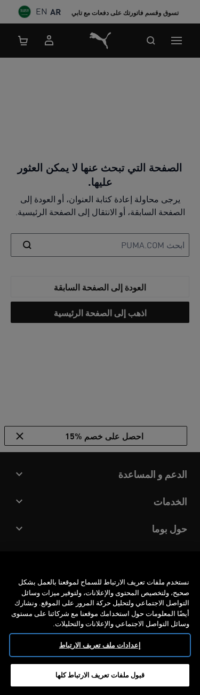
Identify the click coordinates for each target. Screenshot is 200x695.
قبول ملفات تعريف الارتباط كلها (100, 674)
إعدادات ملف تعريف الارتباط (100, 645)
